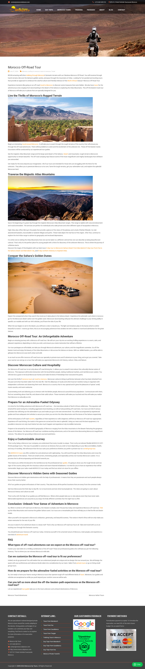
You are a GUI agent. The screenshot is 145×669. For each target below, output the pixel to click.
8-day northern (43, 251)
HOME (38, 10)
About (102, 10)
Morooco (25, 71)
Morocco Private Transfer (51, 654)
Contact (121, 10)
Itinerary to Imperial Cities (58, 251)
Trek (101, 508)
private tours (81, 563)
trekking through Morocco (35, 75)
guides (65, 463)
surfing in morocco (34, 71)
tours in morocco (45, 71)
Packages (91, 10)
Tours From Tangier (49, 633)
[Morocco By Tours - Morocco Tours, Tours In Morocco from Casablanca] (19, 8)
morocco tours (27, 379)
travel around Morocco (30, 144)
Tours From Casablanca (51, 629)
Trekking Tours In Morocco (52, 637)
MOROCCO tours (17, 453)
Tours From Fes (48, 625)
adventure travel (22, 535)
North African (72, 81)
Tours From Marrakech (50, 621)
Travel (53, 71)
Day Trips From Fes (49, 650)
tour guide (25, 589)
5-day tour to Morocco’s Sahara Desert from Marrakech (65, 248)
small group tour (89, 449)
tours (96, 85)
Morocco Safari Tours (96, 595)
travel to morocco (40, 379)
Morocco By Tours (15, 641)
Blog (111, 10)
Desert (66, 154)
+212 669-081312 (100, 2)
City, (33, 251)
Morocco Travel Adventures (17, 595)
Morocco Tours (64, 10)
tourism (32, 419)
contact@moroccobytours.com (20, 647)
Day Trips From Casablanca (52, 645)
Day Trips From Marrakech (51, 641)
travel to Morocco (46, 85)
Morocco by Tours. (31, 666)
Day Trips (49, 10)
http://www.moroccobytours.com (20, 649)
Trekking (79, 10)
